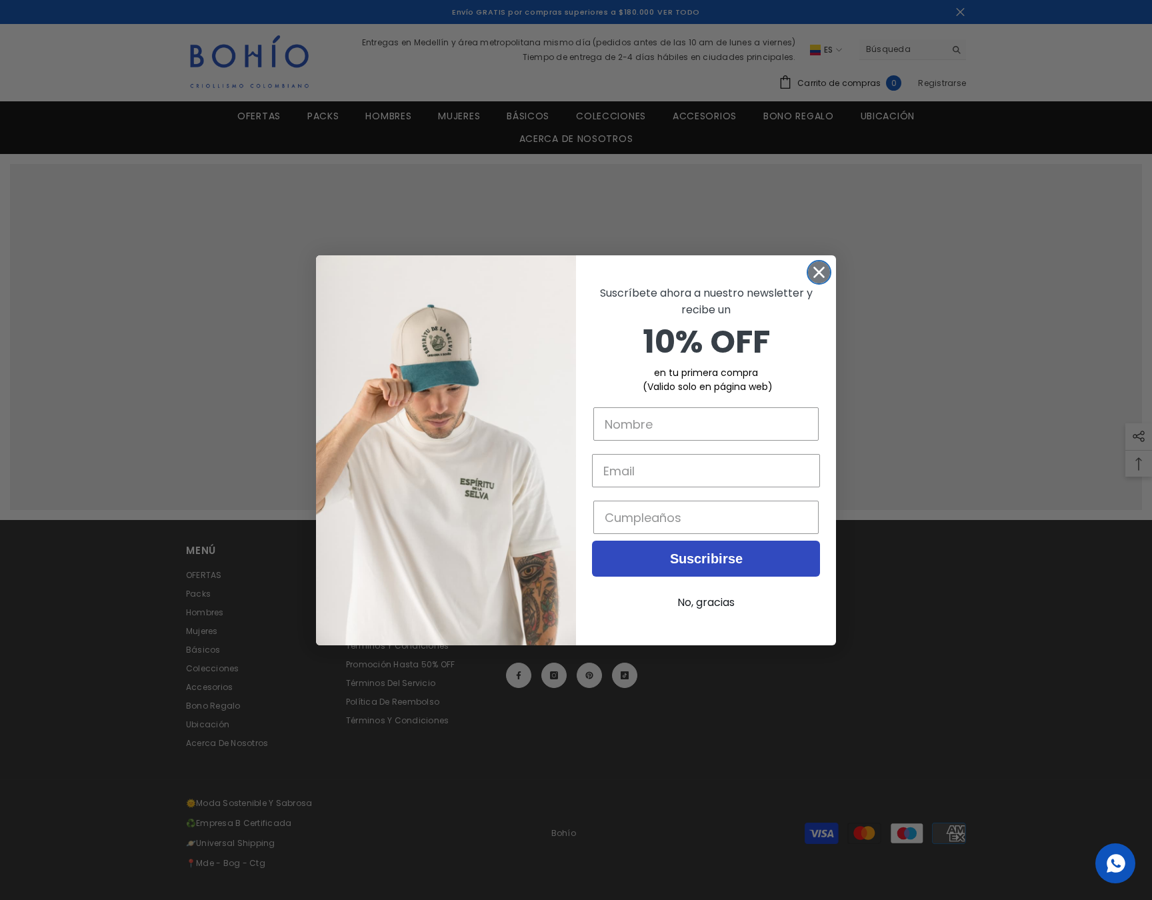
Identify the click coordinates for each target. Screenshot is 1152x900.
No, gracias (706, 602)
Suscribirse (706, 558)
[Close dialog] (819, 272)
